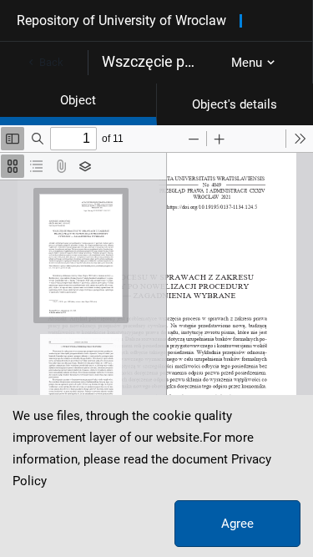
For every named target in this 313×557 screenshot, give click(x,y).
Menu (246, 62)
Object (78, 100)
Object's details (234, 104)
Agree (237, 523)
